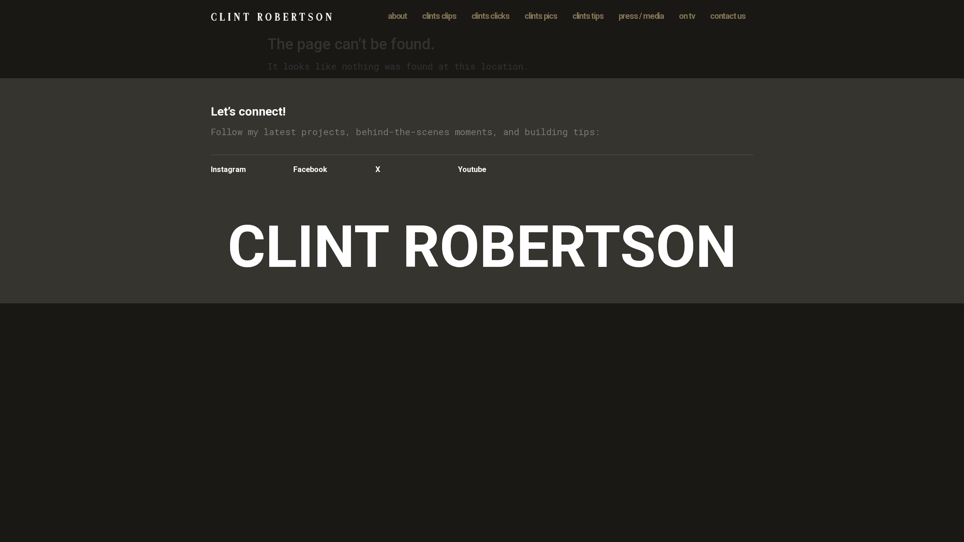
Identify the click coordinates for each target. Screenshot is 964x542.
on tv (687, 16)
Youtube (472, 169)
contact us (728, 16)
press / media (641, 16)
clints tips (588, 16)
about (397, 16)
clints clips (439, 16)
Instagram (228, 169)
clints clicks (490, 16)
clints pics (541, 16)
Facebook (310, 169)
